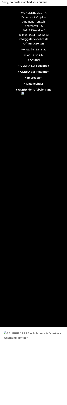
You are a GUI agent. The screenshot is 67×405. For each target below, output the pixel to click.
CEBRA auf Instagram (34, 71)
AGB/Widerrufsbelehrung (35, 89)
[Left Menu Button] (65, 329)
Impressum (34, 77)
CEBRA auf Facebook (34, 65)
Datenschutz (34, 83)
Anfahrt (35, 59)
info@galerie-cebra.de (33, 39)
